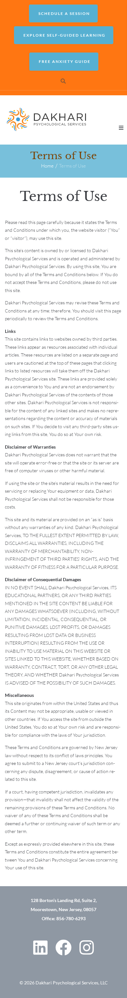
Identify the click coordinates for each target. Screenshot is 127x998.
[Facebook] (63, 947)
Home (47, 166)
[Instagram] (86, 947)
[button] (121, 128)
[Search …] (63, 81)
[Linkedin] (40, 947)
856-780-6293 (71, 918)
